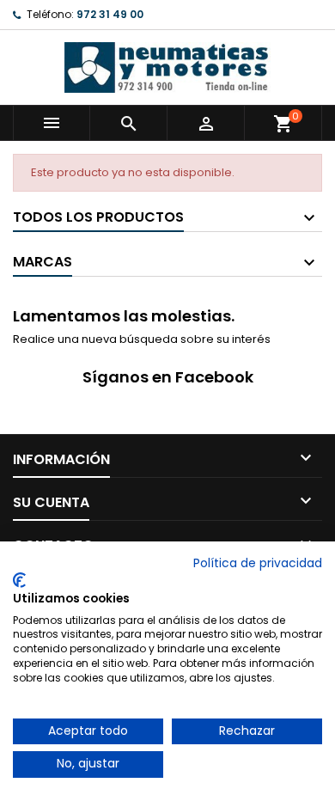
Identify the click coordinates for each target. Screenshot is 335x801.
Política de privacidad (257, 563)
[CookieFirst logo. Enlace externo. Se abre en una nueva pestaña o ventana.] (19, 580)
